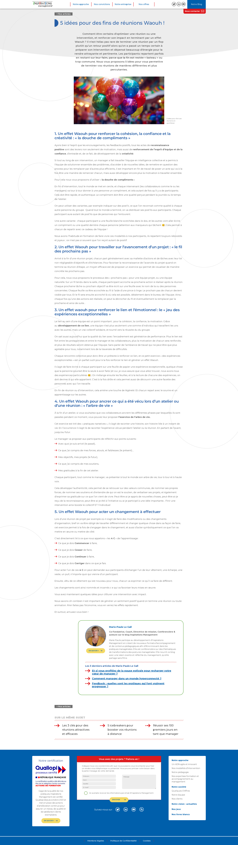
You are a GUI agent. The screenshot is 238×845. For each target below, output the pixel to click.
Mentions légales (95, 841)
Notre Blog (196, 4)
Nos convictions (102, 4)
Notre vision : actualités (184, 804)
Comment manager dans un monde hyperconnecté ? (126, 678)
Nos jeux (176, 809)
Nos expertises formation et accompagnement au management (185, 779)
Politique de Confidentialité (123, 841)
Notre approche (81, 4)
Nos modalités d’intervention (186, 768)
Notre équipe (178, 795)
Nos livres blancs (181, 814)
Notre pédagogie (180, 772)
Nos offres (144, 4)
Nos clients (177, 799)
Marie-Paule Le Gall (120, 627)
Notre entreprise (123, 4)
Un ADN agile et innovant (184, 764)
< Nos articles (64, 14)
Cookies (147, 841)
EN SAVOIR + (94, 651)
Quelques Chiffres (181, 791)
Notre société (179, 787)
